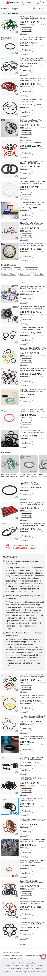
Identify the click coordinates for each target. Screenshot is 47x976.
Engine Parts (24, 274)
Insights (41, 966)
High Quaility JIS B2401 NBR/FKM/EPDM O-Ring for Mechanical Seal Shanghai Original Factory (32, 483)
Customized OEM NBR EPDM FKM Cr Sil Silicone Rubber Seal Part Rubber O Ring (33, 349)
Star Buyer (25, 966)
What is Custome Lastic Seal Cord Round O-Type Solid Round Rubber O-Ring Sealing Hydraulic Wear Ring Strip (28, 475)
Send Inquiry (26, 29)
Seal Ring (6, 269)
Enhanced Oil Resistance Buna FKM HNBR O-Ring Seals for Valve (32, 79)
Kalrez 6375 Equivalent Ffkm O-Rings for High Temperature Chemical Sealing (33, 390)
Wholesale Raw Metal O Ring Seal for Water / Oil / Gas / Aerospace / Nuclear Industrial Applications (33, 861)
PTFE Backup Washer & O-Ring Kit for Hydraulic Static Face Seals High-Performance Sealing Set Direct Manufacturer (33, 182)
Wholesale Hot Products (11, 966)
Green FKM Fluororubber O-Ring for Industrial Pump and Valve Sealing (32, 307)
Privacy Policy (29, 968)
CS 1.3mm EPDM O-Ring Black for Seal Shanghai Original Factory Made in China (33, 431)
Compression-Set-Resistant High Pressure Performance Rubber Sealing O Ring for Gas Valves (31, 328)
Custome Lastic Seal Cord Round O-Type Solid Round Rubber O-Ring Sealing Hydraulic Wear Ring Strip (32, 38)
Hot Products (15, 963)
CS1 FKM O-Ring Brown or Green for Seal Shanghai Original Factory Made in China (33, 820)
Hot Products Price (29, 963)
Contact (39, 968)
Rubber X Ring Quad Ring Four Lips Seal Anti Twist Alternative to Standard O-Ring (32, 287)
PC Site (33, 966)
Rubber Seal (39, 274)
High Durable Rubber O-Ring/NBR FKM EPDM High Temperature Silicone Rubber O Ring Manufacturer (33, 758)
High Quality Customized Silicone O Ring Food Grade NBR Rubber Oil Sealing (32, 717)
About (7, 968)
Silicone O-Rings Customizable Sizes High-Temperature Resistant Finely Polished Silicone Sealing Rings (32, 524)
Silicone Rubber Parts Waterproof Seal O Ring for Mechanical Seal (31, 224)
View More (22, 945)
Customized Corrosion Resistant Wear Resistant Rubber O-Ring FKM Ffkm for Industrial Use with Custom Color (32, 676)
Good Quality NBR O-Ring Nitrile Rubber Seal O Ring (31, 799)
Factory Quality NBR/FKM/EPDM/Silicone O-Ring (31, 141)
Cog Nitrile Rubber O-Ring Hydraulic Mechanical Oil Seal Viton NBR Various (32, 923)
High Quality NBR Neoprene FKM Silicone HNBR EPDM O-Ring (31, 162)
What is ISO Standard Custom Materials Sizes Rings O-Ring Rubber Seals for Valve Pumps (9, 475)
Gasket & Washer (9, 274)
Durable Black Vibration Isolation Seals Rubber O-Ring (31, 100)
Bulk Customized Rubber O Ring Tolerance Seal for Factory (31, 121)
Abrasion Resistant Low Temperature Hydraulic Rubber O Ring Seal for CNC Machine (33, 244)
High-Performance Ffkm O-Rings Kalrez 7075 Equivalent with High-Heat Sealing (32, 737)
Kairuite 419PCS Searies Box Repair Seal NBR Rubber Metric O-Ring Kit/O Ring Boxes (32, 504)
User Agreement (17, 968)
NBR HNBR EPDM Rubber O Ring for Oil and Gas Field (32, 779)
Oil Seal (17, 269)
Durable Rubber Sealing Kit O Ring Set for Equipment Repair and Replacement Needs (32, 203)
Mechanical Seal (31, 269)
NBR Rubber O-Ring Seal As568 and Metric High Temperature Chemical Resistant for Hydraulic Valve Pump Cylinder (32, 840)
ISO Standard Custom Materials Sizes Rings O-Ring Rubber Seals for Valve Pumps (32, 18)
